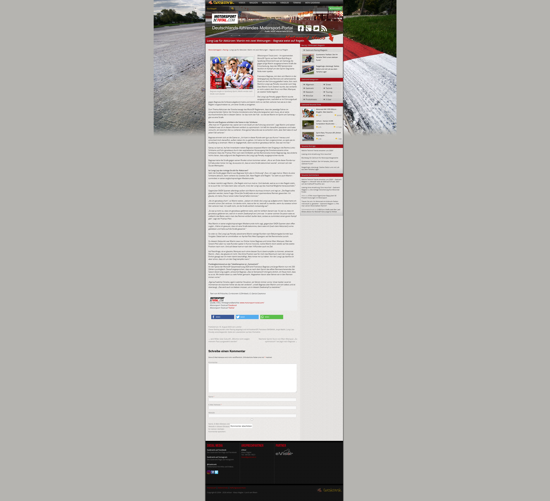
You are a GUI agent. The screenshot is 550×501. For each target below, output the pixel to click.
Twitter (231, 308)
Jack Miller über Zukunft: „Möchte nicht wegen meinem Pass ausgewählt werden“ (229, 340)
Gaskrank (309, 88)
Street (328, 84)
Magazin (254, 2)
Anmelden (336, 8)
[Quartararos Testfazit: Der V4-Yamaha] (308, 58)
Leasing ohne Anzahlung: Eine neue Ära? (316, 154)
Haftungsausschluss (238, 488)
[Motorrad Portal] (221, 3)
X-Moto (328, 95)
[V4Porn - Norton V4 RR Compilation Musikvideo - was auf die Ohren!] (308, 124)
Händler (284, 2)
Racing (225, 50)
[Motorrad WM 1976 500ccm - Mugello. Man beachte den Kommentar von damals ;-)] (308, 113)
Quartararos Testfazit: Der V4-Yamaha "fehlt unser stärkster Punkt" (327, 57)
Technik (328, 88)
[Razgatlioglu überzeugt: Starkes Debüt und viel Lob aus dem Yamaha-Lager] (308, 70)
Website (211, 412)
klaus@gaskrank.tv (248, 457)
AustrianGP (253, 329)
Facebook (232, 305)
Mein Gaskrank (312, 2)
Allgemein (309, 84)
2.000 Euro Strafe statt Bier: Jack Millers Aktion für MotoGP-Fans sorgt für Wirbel (320, 210)
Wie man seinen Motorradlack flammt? (320, 205)
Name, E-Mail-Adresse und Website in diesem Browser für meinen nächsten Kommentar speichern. (219, 428)
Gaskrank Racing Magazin (316, 50)
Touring (328, 92)
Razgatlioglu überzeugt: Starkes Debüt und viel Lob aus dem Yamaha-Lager (327, 69)
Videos (242, 2)
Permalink (256, 332)
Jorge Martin (280, 329)
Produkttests (311, 99)
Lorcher (238, 327)
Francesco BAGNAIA (267, 329)
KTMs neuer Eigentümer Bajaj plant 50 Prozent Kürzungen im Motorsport (318, 196)
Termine (297, 2)
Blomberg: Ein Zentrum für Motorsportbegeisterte (319, 158)
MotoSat (309, 95)
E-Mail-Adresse (215, 404)
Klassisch (309, 92)
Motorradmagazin (215, 50)
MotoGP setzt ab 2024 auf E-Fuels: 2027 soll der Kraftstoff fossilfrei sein (320, 182)
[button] (222, 317)
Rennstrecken (269, 2)
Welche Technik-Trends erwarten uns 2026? (317, 150)
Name (211, 396)
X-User (328, 99)
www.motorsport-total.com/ (252, 302)
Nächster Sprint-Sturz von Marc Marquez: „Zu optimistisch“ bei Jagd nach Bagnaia (278, 340)
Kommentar (212, 362)
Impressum (211, 488)
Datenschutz (223, 488)
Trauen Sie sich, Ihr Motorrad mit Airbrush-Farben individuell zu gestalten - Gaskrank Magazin (319, 202)
